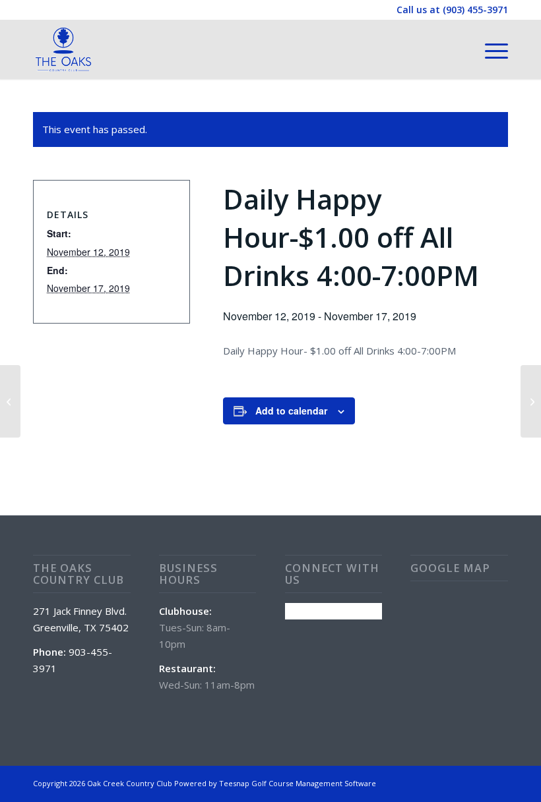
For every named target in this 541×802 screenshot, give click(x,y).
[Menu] (490, 49)
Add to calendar (291, 410)
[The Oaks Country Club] (63, 49)
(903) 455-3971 (475, 9)
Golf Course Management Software (313, 783)
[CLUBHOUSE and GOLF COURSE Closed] (10, 401)
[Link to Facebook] (498, 782)
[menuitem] (490, 49)
